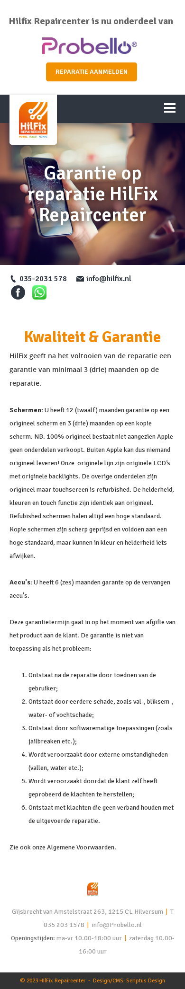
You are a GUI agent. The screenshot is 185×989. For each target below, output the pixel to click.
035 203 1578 (64, 925)
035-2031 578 (43, 278)
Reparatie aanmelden (92, 72)
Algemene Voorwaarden (80, 847)
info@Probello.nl (117, 925)
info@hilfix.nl (108, 278)
